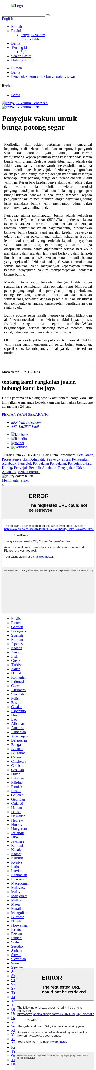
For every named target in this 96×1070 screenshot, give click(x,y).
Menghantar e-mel (15, 480)
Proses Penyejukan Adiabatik (23, 459)
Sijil (23, 52)
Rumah (16, 26)
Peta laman (85, 455)
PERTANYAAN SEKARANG (25, 414)
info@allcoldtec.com (26, 422)
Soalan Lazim (21, 56)
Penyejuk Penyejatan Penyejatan (42, 463)
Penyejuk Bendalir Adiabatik (35, 468)
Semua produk (29, 472)
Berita (15, 43)
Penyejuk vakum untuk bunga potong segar (43, 76)
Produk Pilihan (31, 39)
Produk (16, 31)
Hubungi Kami (22, 60)
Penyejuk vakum (33, 35)
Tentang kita (20, 48)
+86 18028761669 (25, 427)
